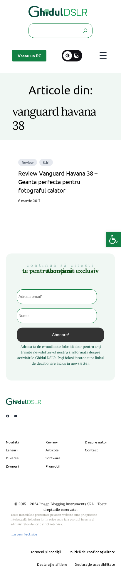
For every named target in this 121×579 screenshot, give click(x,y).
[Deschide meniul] (103, 55)
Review (27, 162)
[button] (113, 239)
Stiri (46, 162)
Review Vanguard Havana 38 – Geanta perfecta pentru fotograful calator (58, 181)
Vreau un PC (29, 55)
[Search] (85, 30)
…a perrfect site (24, 534)
